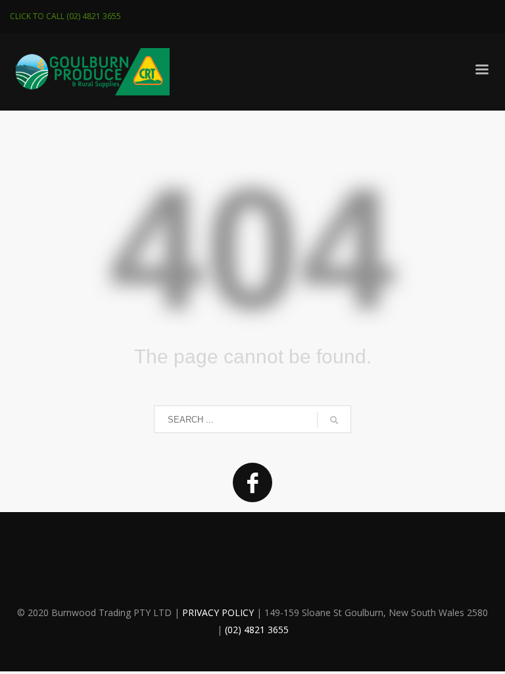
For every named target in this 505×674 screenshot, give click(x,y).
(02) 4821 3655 (257, 629)
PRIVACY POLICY (218, 612)
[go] (334, 420)
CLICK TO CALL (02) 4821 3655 (65, 16)
